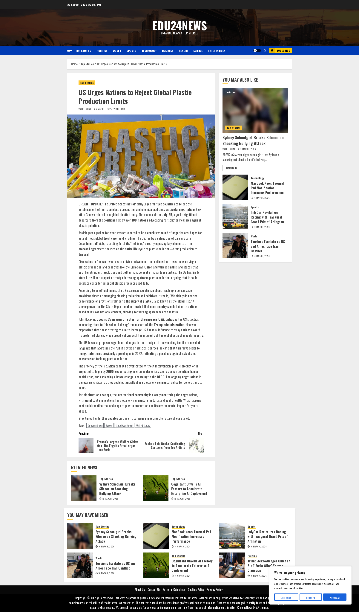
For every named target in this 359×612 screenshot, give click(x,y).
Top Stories (83, 51)
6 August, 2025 (104, 108)
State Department (124, 425)
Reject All (310, 597)
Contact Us (154, 589)
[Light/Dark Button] (257, 50)
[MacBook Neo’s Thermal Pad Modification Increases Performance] (235, 187)
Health (183, 51)
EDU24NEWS (179, 25)
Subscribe (283, 50)
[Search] (265, 50)
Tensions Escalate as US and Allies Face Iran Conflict (268, 246)
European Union (95, 425)
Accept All (335, 597)
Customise (286, 597)
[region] (310, 585)
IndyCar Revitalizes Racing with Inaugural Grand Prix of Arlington (267, 217)
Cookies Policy (196, 589)
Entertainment (217, 51)
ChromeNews (244, 607)
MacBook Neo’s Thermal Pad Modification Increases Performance (267, 188)
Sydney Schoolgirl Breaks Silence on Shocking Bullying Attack (117, 489)
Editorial (86, 108)
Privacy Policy (215, 589)
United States (143, 425)
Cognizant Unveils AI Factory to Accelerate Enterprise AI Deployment (189, 489)
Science (198, 51)
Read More (231, 167)
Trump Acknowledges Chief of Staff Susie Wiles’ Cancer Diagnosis (269, 565)
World (117, 51)
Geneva (108, 425)
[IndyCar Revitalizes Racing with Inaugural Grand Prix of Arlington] (235, 216)
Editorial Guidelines (174, 589)
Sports (131, 51)
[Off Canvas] (69, 50)
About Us (140, 589)
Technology (149, 51)
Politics (102, 51)
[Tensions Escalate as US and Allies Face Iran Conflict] (235, 245)
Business (167, 51)
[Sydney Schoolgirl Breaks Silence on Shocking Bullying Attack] (83, 488)
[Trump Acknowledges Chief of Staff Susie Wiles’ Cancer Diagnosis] (232, 565)
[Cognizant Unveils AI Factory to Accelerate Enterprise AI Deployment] (155, 488)
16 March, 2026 (110, 498)
